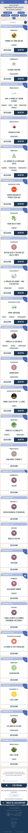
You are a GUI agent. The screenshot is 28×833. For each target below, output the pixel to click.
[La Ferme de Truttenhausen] (14, 641)
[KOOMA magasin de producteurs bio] (14, 189)
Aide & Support (20, 831)
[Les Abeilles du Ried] (14, 720)
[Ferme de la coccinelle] (14, 336)
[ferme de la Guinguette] (14, 425)
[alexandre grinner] (14, 583)
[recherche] (25, 22)
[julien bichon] (14, 667)
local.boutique (14, 808)
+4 (14, 18)
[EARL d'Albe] (14, 749)
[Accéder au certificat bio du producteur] (25, 27)
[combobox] (13, 22)
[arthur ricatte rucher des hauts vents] (14, 247)
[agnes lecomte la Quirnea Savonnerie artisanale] (14, 612)
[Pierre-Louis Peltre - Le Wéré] (14, 396)
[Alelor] (14, 480)
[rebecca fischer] (14, 533)
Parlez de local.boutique (15, 803)
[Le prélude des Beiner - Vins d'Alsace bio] (14, 276)
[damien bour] (14, 367)
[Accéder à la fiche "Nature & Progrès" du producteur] (25, 576)
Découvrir (7, 50)
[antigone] (14, 557)
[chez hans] (14, 694)
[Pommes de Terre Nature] (14, 35)
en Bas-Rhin (14, 819)
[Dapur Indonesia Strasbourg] (14, 506)
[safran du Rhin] (14, 127)
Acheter (21, 50)
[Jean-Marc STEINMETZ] (14, 454)
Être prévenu (17, 785)
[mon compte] (25, 2)
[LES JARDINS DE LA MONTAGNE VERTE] (14, 155)
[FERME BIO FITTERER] (14, 218)
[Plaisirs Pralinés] (14, 64)
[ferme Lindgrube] (14, 307)
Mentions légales (8, 831)
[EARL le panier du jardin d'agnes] (14, 93)
